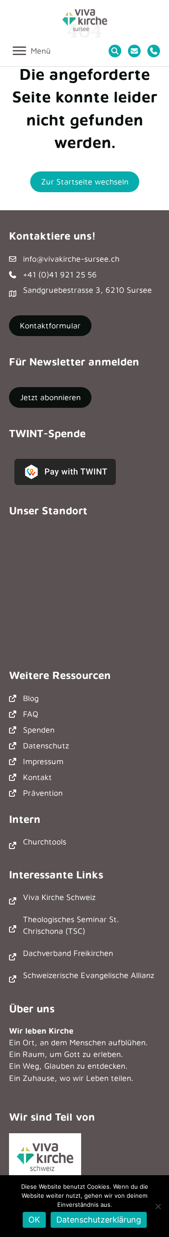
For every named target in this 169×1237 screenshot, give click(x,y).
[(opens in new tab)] (45, 1155)
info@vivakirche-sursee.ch (71, 258)
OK (34, 1219)
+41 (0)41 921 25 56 (60, 274)
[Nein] (157, 1206)
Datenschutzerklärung (98, 1219)
